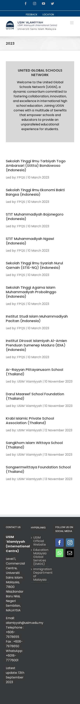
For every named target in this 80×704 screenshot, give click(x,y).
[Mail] (69, 553)
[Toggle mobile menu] (72, 23)
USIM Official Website (39, 541)
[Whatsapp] (59, 553)
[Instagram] (70, 542)
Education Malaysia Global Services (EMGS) (40, 557)
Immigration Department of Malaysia (40, 574)
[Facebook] (59, 542)
